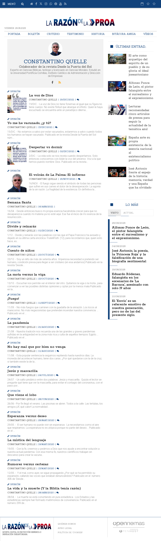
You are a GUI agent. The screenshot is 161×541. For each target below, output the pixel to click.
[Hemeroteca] (142, 4)
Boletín (34, 34)
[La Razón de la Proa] (80, 20)
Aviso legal (65, 528)
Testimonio (75, 34)
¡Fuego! (13, 299)
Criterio (53, 34)
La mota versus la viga (26, 274)
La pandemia (18, 323)
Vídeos (148, 34)
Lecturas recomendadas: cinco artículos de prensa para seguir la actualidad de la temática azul (140, 118)
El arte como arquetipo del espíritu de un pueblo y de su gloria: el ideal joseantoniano (139, 65)
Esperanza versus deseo (27, 416)
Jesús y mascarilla (22, 371)
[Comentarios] (78, 99)
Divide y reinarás (21, 226)
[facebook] (52, 82)
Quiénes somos (67, 524)
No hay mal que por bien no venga (36, 347)
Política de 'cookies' (70, 532)
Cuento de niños (21, 250)
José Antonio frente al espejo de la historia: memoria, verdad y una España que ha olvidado (141, 178)
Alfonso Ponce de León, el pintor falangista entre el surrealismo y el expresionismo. (141, 90)
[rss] (59, 82)
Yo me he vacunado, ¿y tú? (29, 123)
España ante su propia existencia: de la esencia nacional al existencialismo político (140, 149)
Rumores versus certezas (27, 464)
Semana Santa (19, 202)
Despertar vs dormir (45, 147)
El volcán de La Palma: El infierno (57, 175)
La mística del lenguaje (26, 440)
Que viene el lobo (21, 395)
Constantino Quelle (43, 99)
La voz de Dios (41, 95)
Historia (98, 34)
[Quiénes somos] (154, 4)
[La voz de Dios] (17, 103)
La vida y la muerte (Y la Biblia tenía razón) (44, 488)
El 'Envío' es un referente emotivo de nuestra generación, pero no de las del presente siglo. (129, 308)
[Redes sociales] (148, 4)
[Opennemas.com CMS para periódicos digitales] (128, 527)
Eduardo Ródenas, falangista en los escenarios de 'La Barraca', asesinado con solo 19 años (130, 281)
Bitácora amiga (124, 34)
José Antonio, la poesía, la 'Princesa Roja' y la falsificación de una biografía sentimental (130, 256)
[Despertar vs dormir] (17, 155)
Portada (14, 34)
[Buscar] (22, 4)
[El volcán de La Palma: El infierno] (17, 182)
